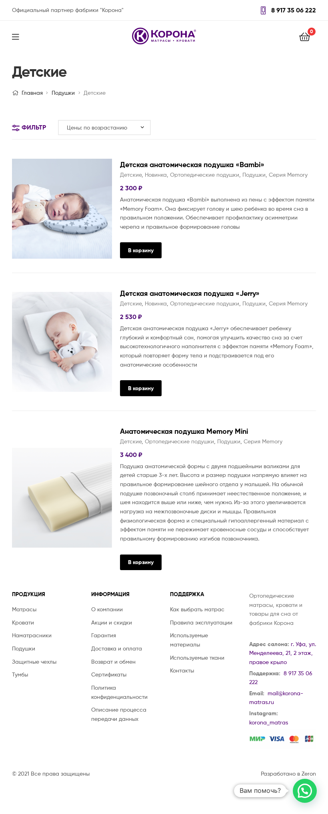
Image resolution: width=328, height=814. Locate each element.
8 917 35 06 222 (293, 10)
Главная (32, 92)
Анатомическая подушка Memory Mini (184, 431)
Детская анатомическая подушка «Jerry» (190, 293)
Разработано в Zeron (288, 773)
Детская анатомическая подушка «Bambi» (192, 164)
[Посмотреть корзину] (304, 36)
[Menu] (20, 36)
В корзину (141, 250)
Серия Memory (288, 174)
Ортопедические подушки (204, 174)
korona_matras (268, 722)
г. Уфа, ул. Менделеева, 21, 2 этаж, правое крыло (282, 652)
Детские (131, 174)
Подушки (63, 92)
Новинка (156, 174)
